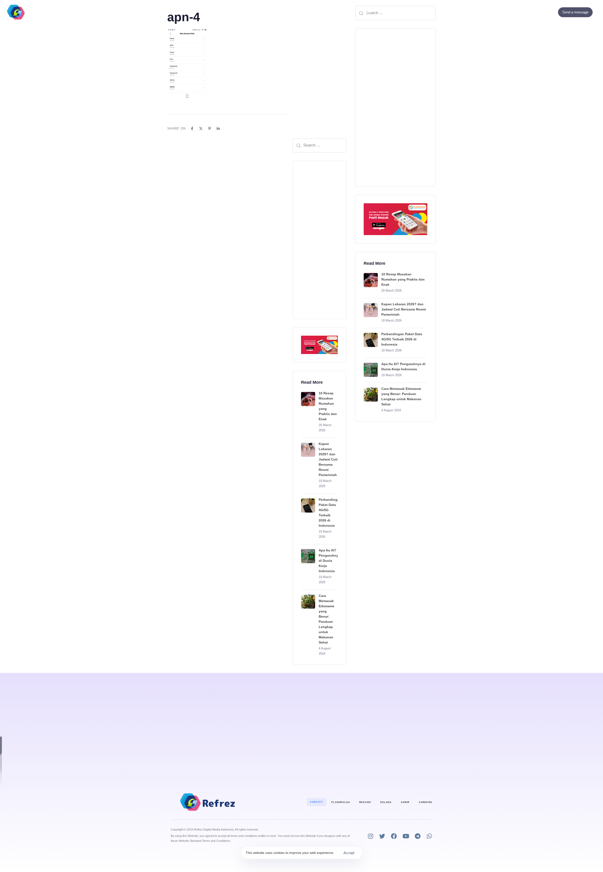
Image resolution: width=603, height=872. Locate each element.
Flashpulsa (340, 802)
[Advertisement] (319, 239)
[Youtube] (406, 836)
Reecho (365, 802)
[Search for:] (319, 145)
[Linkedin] (218, 128)
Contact (336, 12)
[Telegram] (417, 836)
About (313, 12)
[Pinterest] (209, 128)
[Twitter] (545, 12)
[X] (201, 128)
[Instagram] (370, 836)
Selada (385, 802)
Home (234, 12)
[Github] (551, 12)
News (366, 12)
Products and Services (270, 12)
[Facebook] (539, 12)
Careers (425, 802)
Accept (348, 853)
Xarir (405, 802)
